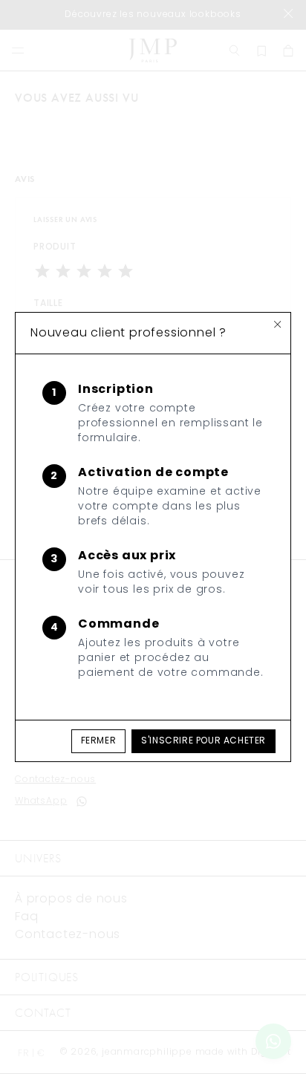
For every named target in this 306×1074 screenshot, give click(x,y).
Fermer (99, 741)
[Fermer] (277, 324)
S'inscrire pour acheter (203, 741)
